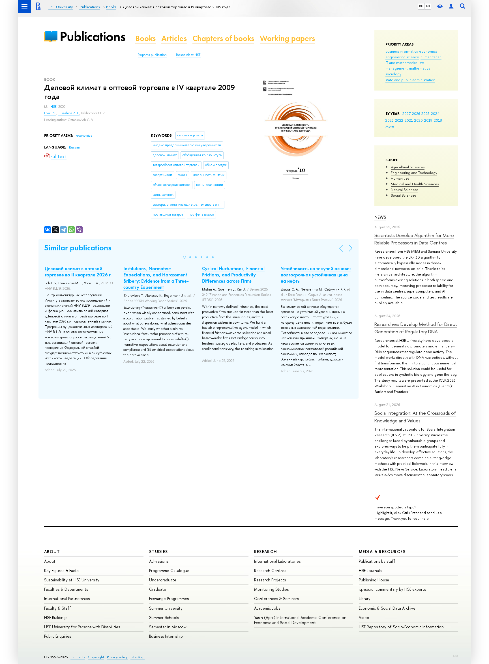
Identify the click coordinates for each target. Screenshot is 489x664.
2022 (399, 120)
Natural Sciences (404, 189)
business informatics (401, 51)
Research (265, 551)
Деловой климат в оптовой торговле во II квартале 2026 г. (78, 271)
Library (364, 598)
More (389, 126)
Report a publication (152, 55)
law (421, 62)
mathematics (419, 68)
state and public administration (410, 79)
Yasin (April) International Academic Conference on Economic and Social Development (300, 620)
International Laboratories (277, 561)
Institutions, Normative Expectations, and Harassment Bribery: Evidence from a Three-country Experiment (156, 277)
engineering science (402, 56)
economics (428, 51)
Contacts (77, 657)
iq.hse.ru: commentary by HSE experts (392, 589)
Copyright (96, 657)
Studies (158, 551)
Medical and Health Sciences (415, 183)
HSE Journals (370, 570)
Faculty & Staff (57, 608)
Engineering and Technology (414, 172)
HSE (53, 106)
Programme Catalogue (169, 570)
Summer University (166, 608)
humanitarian (431, 56)
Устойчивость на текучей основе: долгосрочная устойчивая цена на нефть (316, 274)
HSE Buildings (55, 617)
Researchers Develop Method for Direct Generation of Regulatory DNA (415, 328)
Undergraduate (162, 580)
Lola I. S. (50, 113)
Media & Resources (382, 551)
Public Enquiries (57, 636)
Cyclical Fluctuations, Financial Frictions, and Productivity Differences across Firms (233, 274)
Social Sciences (403, 195)
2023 (389, 120)
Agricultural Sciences (407, 166)
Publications (92, 36)
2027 (406, 113)
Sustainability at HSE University (71, 580)
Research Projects (270, 580)
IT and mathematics (401, 62)
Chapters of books (223, 38)
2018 (438, 120)
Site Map (137, 657)
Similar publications (77, 248)
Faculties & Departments (66, 589)
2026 (416, 113)
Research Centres (270, 570)
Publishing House (374, 580)
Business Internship (166, 636)
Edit (455, 656)
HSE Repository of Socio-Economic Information (401, 626)
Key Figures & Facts (61, 570)
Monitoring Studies (271, 589)
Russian (74, 147)
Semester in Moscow (167, 626)
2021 (409, 120)
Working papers (287, 38)
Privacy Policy (117, 657)
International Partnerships (67, 598)
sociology (393, 73)
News (380, 217)
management (396, 68)
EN (428, 6)
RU (421, 6)
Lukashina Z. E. (69, 113)
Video (364, 617)
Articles (174, 38)
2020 (418, 120)
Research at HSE (188, 55)
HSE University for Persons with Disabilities (82, 626)
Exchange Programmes (169, 598)
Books (145, 38)
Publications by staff (377, 561)
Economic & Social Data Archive (387, 608)
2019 (428, 120)
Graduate (157, 589)
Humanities (400, 178)
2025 (425, 113)
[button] (184, 257)
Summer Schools (164, 617)
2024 (435, 113)
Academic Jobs (267, 608)
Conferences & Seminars (276, 598)
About (52, 551)
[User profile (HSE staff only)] (451, 6)
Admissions (158, 561)
